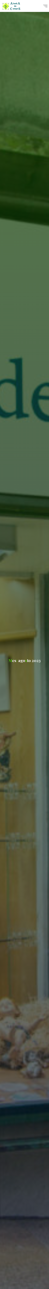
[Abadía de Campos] (12, 6)
